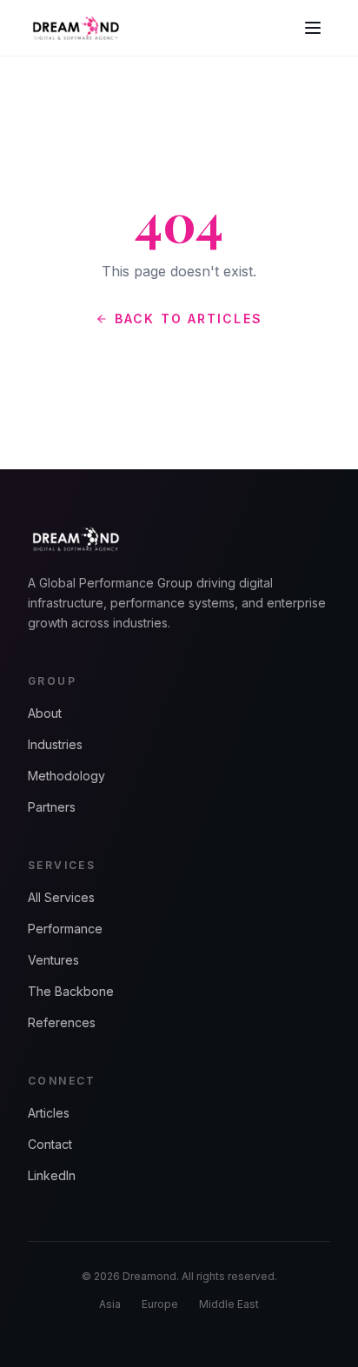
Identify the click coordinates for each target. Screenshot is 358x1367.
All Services (61, 897)
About (45, 713)
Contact (50, 1144)
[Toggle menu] (312, 27)
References (62, 1022)
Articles (49, 1112)
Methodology (66, 775)
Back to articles (188, 318)
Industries (55, 744)
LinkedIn (52, 1175)
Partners (52, 807)
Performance (65, 928)
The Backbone (71, 991)
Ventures (53, 959)
